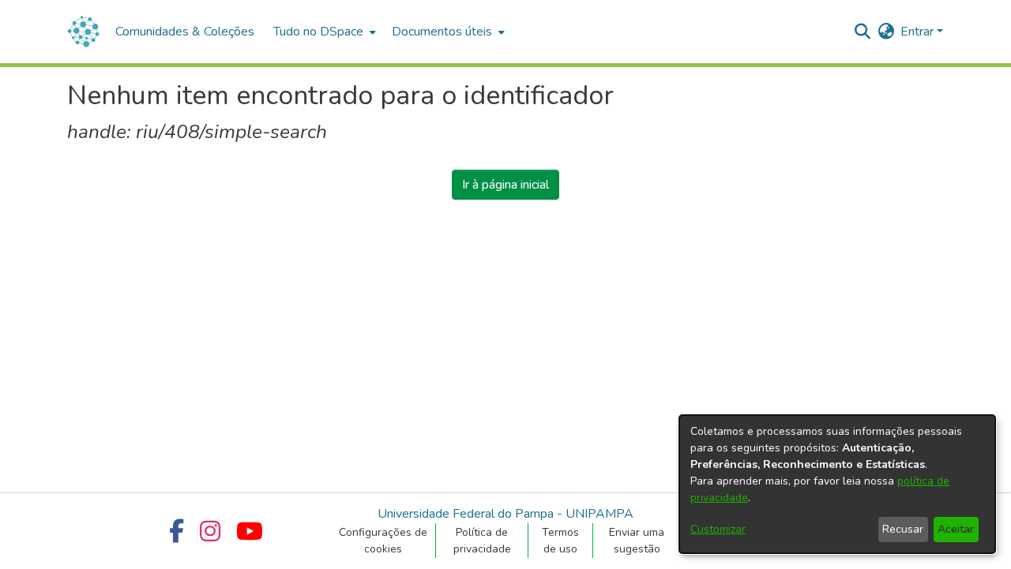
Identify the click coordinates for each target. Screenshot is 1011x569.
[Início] (83, 31)
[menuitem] (323, 31)
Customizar (718, 529)
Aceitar (956, 529)
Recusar (902, 529)
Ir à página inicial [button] (505, 184)
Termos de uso (560, 540)
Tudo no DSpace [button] (318, 31)
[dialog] (837, 484)
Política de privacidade (482, 540)
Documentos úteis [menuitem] (442, 31)
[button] (862, 31)
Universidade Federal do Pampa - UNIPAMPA (505, 513)
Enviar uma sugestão (636, 540)
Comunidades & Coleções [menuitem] (184, 31)
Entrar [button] (918, 31)
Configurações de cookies (383, 540)
